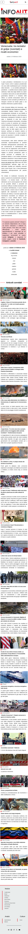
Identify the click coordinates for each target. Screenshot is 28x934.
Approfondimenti (6, 713)
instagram (5, 241)
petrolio (14, 269)
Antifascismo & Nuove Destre (9, 903)
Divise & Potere (5, 788)
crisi (14, 261)
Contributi (6, 897)
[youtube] (19, 930)
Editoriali (4, 649)
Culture (21, 920)
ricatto (14, 271)
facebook (22, 239)
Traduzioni (6, 908)
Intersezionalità (7, 904)
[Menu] (2, 2)
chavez (14, 258)
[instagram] (11, 930)
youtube (13, 241)
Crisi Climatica (7, 906)
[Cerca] (25, 2)
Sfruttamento (6, 895)
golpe (14, 263)
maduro (14, 266)
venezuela (14, 274)
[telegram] (8, 930)
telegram (10, 237)
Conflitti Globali (14, 250)
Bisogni (3, 745)
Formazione (6, 901)
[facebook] (14, 930)
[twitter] (16, 930)
